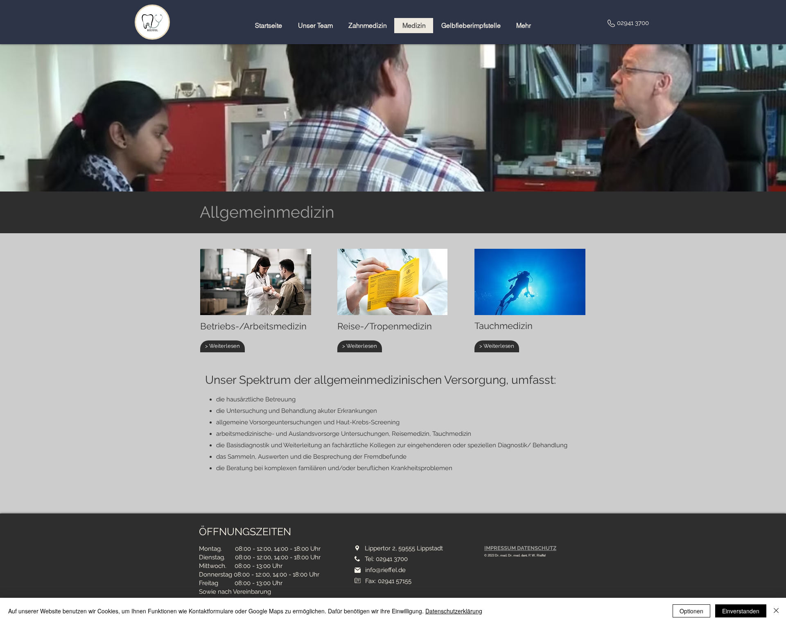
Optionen (691, 611)
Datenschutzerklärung (453, 611)
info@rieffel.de (385, 570)
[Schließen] (776, 610)
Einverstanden (740, 611)
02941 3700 (633, 23)
